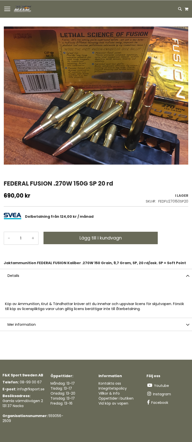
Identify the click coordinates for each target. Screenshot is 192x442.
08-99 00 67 (31, 382)
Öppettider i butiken (116, 398)
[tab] (106, 217)
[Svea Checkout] (14, 218)
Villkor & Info (109, 393)
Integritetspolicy (112, 388)
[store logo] (22, 9)
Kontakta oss (109, 383)
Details (13, 275)
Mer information (22, 324)
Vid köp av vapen (113, 403)
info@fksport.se (30, 389)
